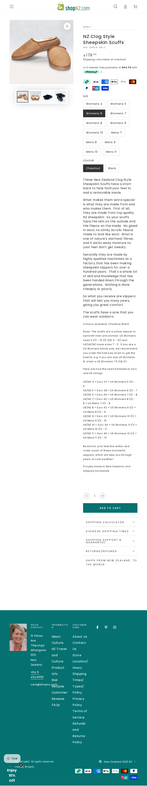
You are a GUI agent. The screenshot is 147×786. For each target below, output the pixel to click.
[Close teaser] (21, 765)
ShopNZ (25, 761)
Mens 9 (112, 143)
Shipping (89, 59)
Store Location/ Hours (80, 661)
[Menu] (12, 6)
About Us (80, 636)
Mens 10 (93, 153)
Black (113, 169)
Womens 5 (119, 105)
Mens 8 (93, 143)
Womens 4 (94, 105)
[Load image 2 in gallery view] (35, 96)
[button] (115, 6)
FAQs (56, 705)
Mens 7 (118, 133)
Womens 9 (118, 124)
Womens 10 (94, 133)
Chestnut (94, 169)
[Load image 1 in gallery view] (22, 96)
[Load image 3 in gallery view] (48, 96)
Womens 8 (94, 124)
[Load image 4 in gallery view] (60, 96)
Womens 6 (94, 114)
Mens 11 (113, 153)
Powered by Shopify (22, 766)
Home (86, 27)
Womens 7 (118, 114)
